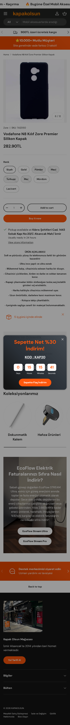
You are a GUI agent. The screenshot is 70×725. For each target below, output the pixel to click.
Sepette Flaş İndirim (35, 382)
